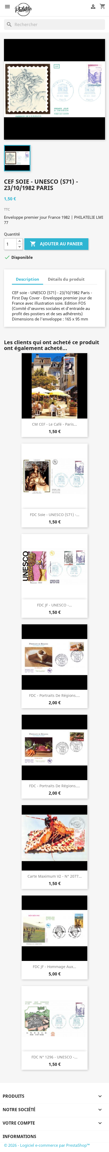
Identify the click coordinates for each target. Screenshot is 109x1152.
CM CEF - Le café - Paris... (54, 424)
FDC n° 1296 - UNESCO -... (54, 1056)
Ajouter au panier (56, 244)
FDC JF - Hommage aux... (54, 966)
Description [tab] (27, 279)
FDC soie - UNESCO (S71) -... (54, 514)
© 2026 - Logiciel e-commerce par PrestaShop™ (47, 1145)
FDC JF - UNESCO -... (54, 604)
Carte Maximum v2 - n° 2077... (55, 876)
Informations (19, 1136)
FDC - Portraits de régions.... (54, 695)
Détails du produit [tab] (66, 279)
